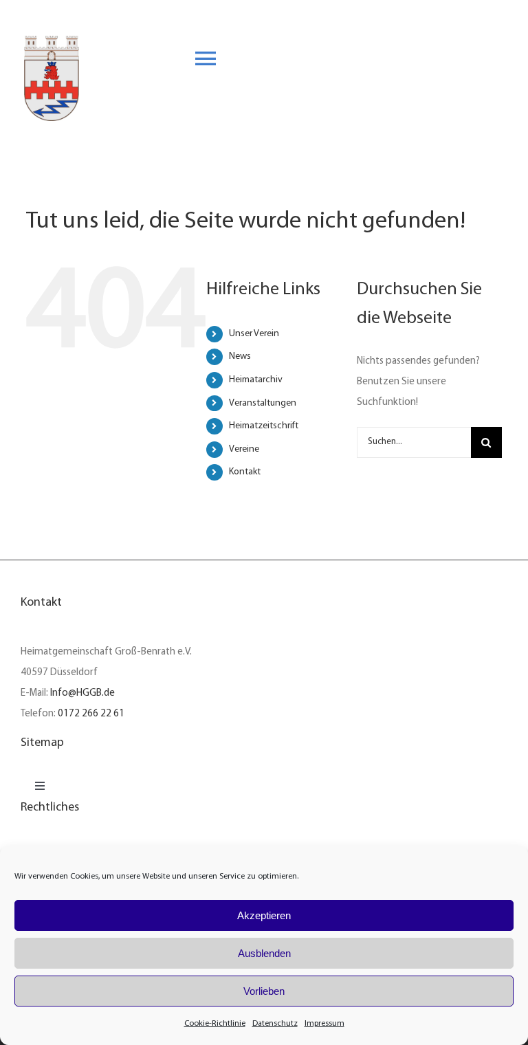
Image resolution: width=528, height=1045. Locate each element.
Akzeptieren (264, 915)
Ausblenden (264, 953)
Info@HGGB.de (82, 693)
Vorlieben (264, 991)
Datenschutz (275, 1024)
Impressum (324, 1024)
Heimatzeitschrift (263, 426)
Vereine (244, 449)
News (240, 356)
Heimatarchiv (256, 380)
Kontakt (245, 472)
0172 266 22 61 (91, 714)
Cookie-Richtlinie (214, 1024)
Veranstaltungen (262, 403)
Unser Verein (254, 334)
